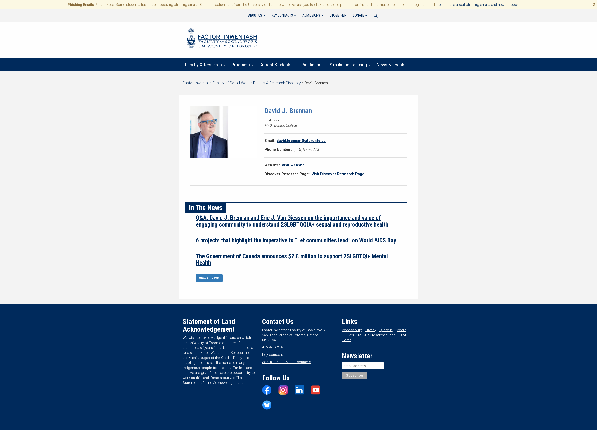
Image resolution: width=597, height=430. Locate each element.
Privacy (370, 330)
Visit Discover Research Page (338, 174)
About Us (255, 15)
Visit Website (293, 165)
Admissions (311, 15)
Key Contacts (283, 15)
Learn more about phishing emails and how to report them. (483, 5)
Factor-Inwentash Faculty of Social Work (222, 38)
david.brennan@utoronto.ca (301, 140)
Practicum (311, 65)
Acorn (401, 330)
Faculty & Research (204, 65)
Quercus (386, 330)
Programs (241, 65)
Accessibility (352, 330)
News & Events (391, 65)
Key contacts (272, 355)
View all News (209, 278)
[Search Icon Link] (376, 16)
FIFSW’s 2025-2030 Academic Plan (368, 335)
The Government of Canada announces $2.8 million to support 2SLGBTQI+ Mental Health (292, 259)
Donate (359, 15)
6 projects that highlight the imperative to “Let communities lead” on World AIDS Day (296, 240)
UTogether (338, 15)
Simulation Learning (349, 65)
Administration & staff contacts (286, 362)
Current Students (276, 65)
